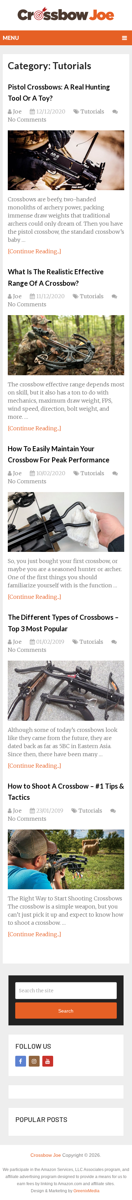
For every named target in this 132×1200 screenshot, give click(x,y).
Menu (11, 37)
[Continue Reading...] (34, 251)
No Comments (27, 119)
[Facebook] (20, 1061)
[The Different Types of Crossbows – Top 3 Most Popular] (66, 690)
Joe (17, 111)
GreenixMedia (86, 1191)
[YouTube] (47, 1061)
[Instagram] (34, 1061)
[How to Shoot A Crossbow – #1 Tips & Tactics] (66, 859)
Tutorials (92, 111)
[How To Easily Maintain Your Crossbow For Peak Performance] (66, 522)
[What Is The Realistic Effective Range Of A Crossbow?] (66, 345)
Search (65, 1011)
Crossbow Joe (45, 1155)
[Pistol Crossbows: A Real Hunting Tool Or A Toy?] (66, 160)
